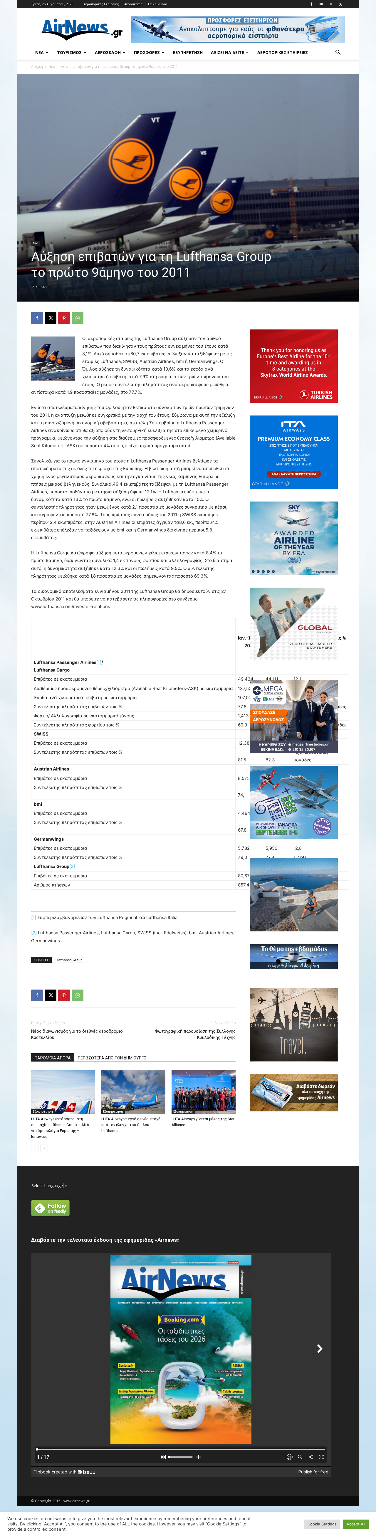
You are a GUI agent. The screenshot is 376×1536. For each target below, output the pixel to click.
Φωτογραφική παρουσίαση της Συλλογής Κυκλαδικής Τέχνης (195, 1034)
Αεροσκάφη (133, 4)
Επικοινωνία (157, 4)
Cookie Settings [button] (322, 1524)
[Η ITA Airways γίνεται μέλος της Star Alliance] (204, 1092)
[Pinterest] (64, 318)
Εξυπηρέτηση (188, 52)
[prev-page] (34, 1148)
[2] (72, 866)
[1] (98, 662)
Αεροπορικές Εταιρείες (101, 4)
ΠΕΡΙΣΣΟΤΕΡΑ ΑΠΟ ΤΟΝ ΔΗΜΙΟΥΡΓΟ (112, 1058)
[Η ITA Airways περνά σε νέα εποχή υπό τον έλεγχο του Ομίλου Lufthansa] (133, 1092)
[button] (338, 53)
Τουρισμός (69, 52)
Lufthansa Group (69, 960)
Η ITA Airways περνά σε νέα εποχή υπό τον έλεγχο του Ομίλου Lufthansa (130, 1125)
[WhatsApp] (77, 318)
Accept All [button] (356, 1524)
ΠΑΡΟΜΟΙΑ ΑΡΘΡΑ (53, 1058)
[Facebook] (311, 4)
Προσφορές (147, 52)
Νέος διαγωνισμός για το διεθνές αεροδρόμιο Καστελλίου (77, 1034)
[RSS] (330, 4)
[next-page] (44, 1148)
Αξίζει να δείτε (227, 52)
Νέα (39, 52)
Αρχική (37, 66)
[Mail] (321, 4)
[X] (340, 4)
